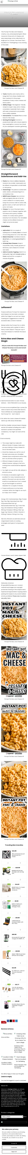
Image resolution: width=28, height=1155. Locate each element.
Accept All (14, 1143)
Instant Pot (17, 116)
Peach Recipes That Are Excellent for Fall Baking (20, 1066)
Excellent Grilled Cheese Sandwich (6, 1063)
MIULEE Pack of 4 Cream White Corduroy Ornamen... (18, 888)
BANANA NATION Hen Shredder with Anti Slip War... (18, 872)
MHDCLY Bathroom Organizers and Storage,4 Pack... (17, 905)
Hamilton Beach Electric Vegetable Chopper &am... (18, 1005)
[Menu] (2, 2)
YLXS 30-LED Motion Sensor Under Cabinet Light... (18, 989)
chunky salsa (16, 232)
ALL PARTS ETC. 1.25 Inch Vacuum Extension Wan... (18, 972)
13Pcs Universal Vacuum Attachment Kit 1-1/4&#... (18, 855)
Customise (14, 1147)
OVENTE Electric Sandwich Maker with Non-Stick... (17, 922)
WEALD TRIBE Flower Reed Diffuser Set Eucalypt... (18, 954)
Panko (5, 256)
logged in (11, 1080)
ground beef (20, 239)
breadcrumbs (20, 254)
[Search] (25, 2)
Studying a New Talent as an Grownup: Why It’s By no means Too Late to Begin (19, 1049)
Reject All (14, 1151)
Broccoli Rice (5, 1037)
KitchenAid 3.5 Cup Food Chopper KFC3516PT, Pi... (18, 938)
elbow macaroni (20, 181)
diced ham (6, 239)
